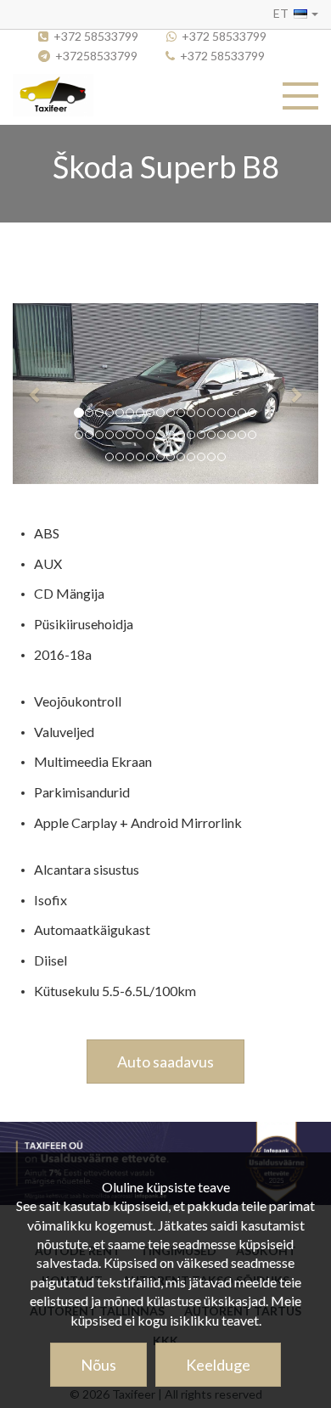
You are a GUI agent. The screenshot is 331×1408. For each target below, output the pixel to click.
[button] (295, 13)
